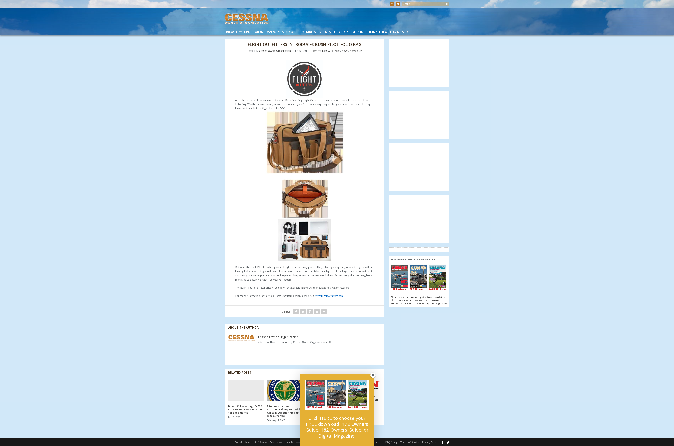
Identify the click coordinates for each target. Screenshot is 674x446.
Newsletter (355, 50)
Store (406, 32)
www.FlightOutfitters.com (329, 295)
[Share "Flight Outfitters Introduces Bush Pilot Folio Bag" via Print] (324, 311)
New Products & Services (325, 50)
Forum (258, 32)
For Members (306, 32)
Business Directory (333, 32)
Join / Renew (378, 32)
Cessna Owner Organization (275, 50)
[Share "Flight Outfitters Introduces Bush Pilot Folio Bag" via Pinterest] (309, 311)
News (345, 50)
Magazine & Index (279, 32)
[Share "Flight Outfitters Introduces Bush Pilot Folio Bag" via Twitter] (302, 311)
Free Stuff (358, 32)
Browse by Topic (238, 32)
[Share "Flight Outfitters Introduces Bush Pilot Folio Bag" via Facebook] (295, 311)
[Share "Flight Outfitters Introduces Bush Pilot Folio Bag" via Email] (317, 311)
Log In (394, 32)
